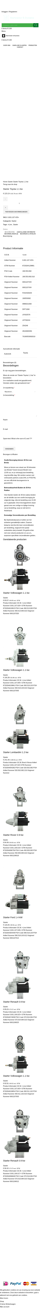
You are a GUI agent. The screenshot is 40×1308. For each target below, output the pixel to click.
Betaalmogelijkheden (9, 1220)
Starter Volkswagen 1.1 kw (16, 593)
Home (5, 182)
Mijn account (6, 1242)
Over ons (5, 1205)
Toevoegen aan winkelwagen (16, 212)
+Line (10, 224)
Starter (10, 182)
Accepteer (14, 1298)
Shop (3, 1238)
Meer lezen (4, 1298)
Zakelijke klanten (8, 1216)
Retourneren (6, 1228)
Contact (4, 1209)
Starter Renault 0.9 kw (14, 1002)
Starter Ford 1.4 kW (12, 917)
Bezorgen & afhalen (9, 1224)
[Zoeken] (35, 25)
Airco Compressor (8, 1264)
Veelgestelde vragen (9, 1212)
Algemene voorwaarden (10, 1246)
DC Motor (5, 1256)
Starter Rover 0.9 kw (13, 835)
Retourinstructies (8, 1232)
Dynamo (5, 1260)
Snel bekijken (5, 622)
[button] (5, 617)
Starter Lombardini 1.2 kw (15, 752)
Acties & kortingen (8, 1271)
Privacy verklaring (8, 1250)
